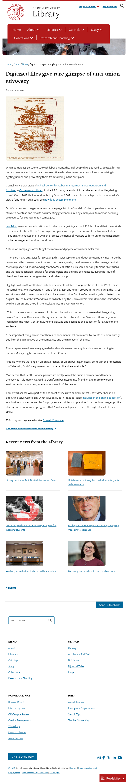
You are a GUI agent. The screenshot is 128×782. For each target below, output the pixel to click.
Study (95, 29)
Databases (73, 660)
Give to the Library (23, 756)
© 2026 (11, 768)
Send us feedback (109, 605)
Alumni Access (15, 738)
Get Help (74, 29)
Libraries (52, 29)
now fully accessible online (60, 199)
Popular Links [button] (87, 6)
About (31, 29)
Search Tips (74, 714)
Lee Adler (11, 226)
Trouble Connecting (78, 720)
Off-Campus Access (18, 714)
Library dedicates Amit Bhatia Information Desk (31, 480)
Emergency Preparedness (81, 708)
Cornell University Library (45, 12)
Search (50, 620)
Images (72, 672)
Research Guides (17, 732)
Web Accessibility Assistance (35, 772)
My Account (110, 6)
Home (16, 29)
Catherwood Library (31, 190)
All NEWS (11, 588)
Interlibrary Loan (17, 708)
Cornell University (16, 12)
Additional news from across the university (29, 428)
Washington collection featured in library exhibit (31, 571)
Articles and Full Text (79, 654)
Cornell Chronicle (53, 420)
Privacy (73, 768)
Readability (113, 778)
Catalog (72, 648)
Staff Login (55, 772)
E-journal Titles (76, 666)
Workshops (14, 726)
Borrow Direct (16, 702)
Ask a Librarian (76, 702)
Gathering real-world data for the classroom (91, 571)
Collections (21, 38)
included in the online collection (101, 397)
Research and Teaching (55, 38)
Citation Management (19, 720)
